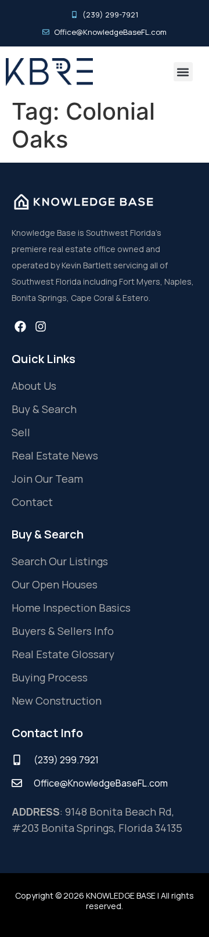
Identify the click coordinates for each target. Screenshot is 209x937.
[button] (183, 71)
